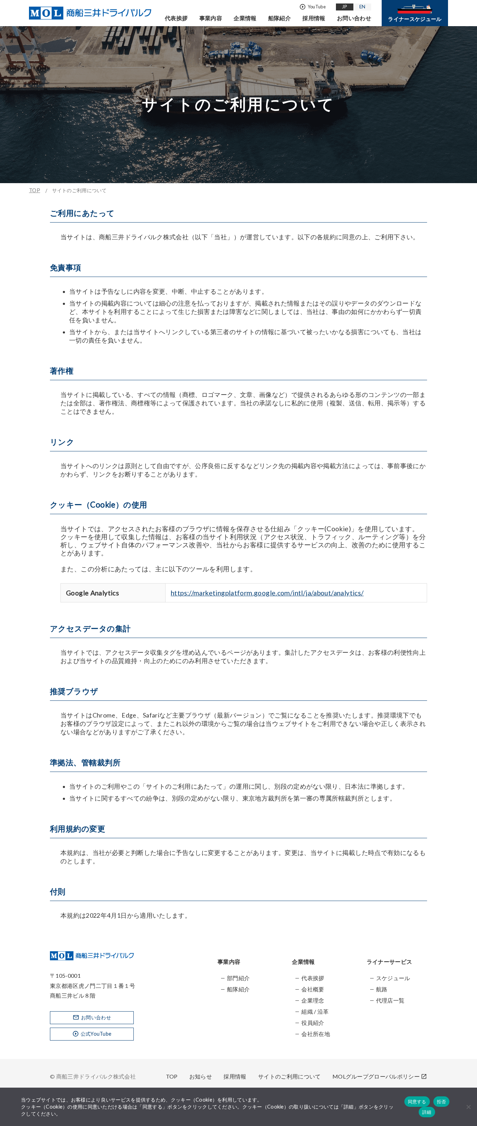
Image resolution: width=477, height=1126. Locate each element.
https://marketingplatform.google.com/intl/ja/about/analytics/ (267, 593)
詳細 (427, 1112)
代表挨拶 (176, 18)
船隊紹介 (279, 18)
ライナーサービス (389, 961)
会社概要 (312, 989)
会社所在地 (315, 1033)
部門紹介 (238, 978)
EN (362, 6)
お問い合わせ (354, 18)
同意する (417, 1101)
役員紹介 (312, 1022)
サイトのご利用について (289, 1076)
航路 (382, 989)
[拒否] (468, 1106)
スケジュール (393, 978)
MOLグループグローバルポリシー (379, 1076)
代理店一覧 (390, 1000)
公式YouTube (92, 1033)
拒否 (441, 1101)
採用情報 (313, 18)
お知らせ (200, 1076)
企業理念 (312, 1000)
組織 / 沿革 (315, 1011)
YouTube (312, 7)
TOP (34, 190)
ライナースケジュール (414, 19)
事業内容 (210, 18)
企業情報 (245, 18)
